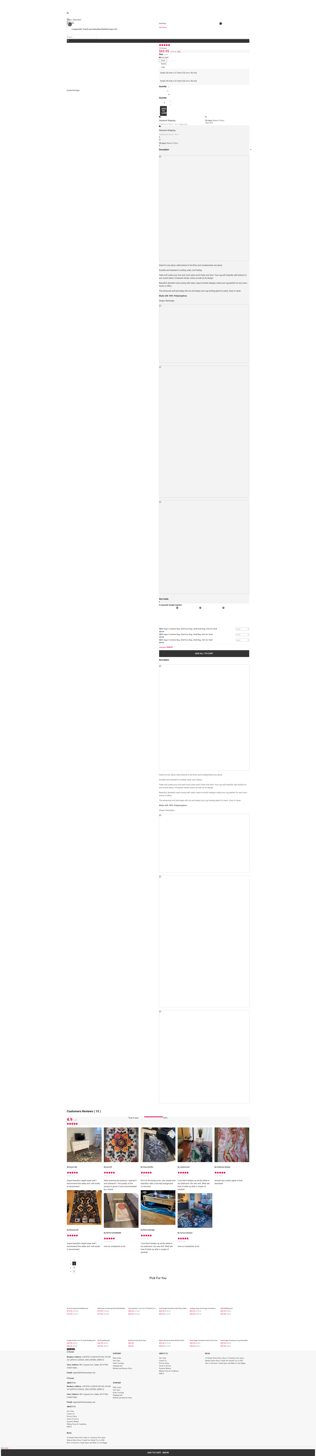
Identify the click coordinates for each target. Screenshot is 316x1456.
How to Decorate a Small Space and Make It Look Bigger (225, 1363)
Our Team (162, 1358)
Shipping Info (118, 1366)
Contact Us (163, 1361)
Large (163, 67)
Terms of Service (165, 1366)
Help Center (117, 1358)
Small (163, 60)
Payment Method (165, 1368)
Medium (164, 64)
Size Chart (116, 1361)
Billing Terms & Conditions (168, 1371)
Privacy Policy (164, 1363)
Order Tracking (118, 1363)
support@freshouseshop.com (84, 1373)
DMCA (161, 1374)
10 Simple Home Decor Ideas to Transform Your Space (224, 1358)
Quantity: (163, 86)
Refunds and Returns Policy (122, 1368)
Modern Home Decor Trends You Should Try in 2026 (224, 1361)
